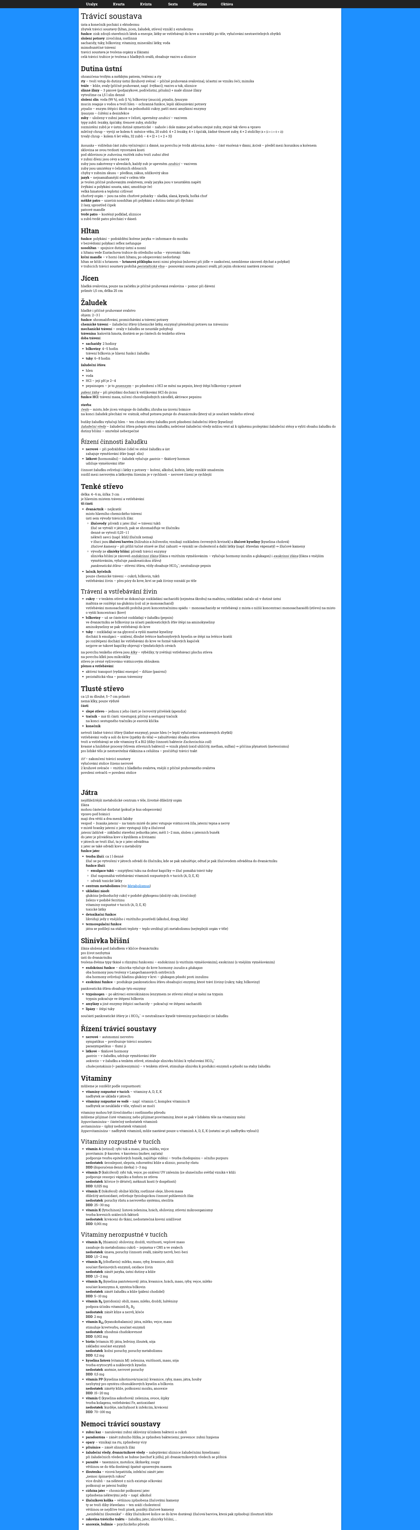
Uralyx (92, 4)
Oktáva (227, 4)
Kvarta (119, 4)
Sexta (173, 4)
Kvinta (146, 4)
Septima (200, 4)
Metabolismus (139, 886)
